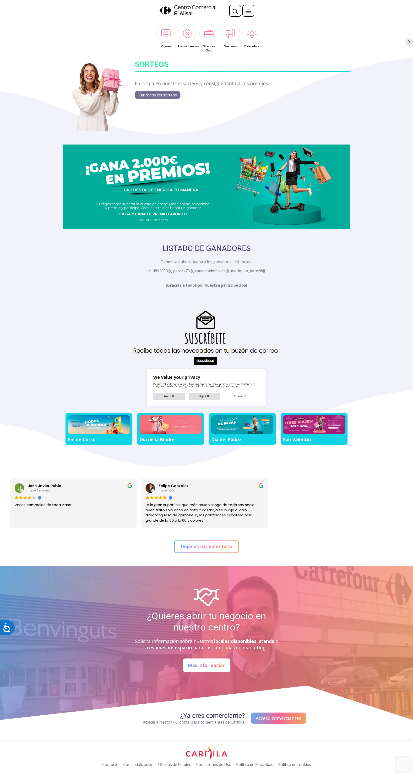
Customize (240, 396)
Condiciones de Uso (213, 764)
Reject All (204, 396)
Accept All (169, 396)
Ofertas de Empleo (174, 764)
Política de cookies (294, 764)
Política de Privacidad (254, 764)
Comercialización (138, 764)
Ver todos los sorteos (157, 95)
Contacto (110, 764)
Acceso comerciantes (278, 718)
